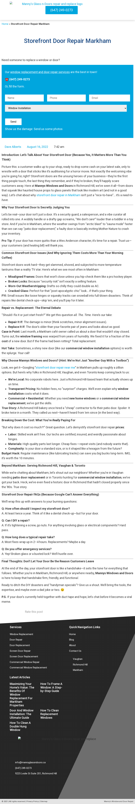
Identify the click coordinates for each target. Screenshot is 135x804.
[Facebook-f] (15, 783)
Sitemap (43, 801)
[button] (124, 10)
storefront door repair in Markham (58, 195)
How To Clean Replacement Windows (49, 714)
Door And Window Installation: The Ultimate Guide (21, 714)
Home (5, 23)
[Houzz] (24, 783)
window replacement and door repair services (40, 72)
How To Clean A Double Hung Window (20, 726)
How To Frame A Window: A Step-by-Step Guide (51, 687)
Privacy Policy (33, 801)
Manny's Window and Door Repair (118, 801)
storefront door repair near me (55, 367)
